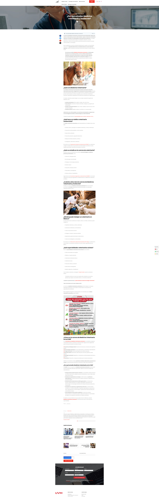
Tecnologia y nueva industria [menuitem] (73, 1)
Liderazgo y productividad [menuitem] (72, 4)
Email (85, 469)
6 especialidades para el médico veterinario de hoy (83, 116)
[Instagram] (101, 1)
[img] (92, 33)
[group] (79, 33)
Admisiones (69, 494)
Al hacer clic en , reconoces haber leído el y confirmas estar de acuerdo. (79, 481)
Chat (82, 495)
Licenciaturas (77, 13)
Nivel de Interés (78, 472)
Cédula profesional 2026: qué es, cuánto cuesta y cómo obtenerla (79, 437)
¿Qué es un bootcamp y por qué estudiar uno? (74, 446)
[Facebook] (96, 1)
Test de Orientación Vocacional (73, 495)
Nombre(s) (67, 469)
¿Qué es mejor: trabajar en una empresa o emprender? (85, 446)
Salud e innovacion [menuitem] (82, 1)
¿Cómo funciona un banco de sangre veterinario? (84, 280)
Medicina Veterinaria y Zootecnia (80, 52)
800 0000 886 (84, 494)
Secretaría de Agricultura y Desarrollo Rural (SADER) (80, 176)
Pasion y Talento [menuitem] (64, 4)
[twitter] (60, 38)
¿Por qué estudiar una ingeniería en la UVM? (89, 437)
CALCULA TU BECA (92, 1)
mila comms (69, 410)
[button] (65, 33)
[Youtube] (98, 1)
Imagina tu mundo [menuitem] (64, 1)
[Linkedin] (99, 1)
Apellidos (77, 469)
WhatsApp (83, 496)
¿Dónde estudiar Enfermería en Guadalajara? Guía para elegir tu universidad (68, 437)
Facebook (65, 419)
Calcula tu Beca (70, 496)
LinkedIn (68, 419)
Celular (66, 472)
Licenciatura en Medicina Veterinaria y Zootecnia (75, 341)
